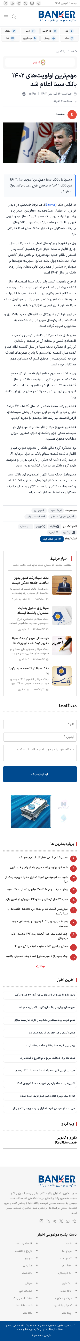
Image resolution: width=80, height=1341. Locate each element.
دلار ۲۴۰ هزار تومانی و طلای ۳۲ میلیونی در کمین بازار (37, 899)
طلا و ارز (27, 1266)
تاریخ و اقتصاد (23, 1251)
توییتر (39, 526)
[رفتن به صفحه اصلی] (57, 16)
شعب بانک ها (24, 1306)
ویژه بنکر (67, 1313)
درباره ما (67, 1251)
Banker (50, 204)
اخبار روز (67, 1266)
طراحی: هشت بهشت (40, 1335)
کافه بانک (66, 1291)
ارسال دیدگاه (38, 774)
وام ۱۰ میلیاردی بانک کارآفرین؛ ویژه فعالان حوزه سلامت (40, 923)
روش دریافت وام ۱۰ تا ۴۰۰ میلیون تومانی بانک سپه (37, 889)
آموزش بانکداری (63, 1306)
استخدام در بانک (22, 1298)
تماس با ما (65, 1258)
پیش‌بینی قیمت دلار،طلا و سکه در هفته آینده (50, 1045)
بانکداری (60, 51)
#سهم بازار (39, 510)
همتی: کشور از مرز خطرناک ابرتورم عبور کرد (43, 858)
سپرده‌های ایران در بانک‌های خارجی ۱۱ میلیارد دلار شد (47, 1007)
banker (60, 114)
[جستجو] (14, 16)
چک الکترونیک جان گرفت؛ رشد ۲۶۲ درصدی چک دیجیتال (39, 936)
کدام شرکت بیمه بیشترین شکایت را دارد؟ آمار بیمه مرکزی (44, 1020)
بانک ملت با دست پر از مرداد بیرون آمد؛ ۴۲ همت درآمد (45, 995)
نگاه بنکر (27, 1313)
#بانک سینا (56, 510)
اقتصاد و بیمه (24, 1244)
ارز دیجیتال (65, 1273)
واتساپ (23, 526)
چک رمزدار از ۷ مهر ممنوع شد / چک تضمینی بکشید (37, 956)
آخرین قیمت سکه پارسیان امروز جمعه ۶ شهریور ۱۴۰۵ (46, 1083)
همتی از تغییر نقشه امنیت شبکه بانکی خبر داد (41, 946)
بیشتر (42, 966)
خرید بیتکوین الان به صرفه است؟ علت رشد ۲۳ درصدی (45, 1071)
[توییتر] (25, 3)
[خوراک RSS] (12, 3)
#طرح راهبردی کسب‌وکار (62, 516)
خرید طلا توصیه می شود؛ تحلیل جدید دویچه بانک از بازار (36, 879)
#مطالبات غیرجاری (36, 516)
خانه (74, 51)
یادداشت (27, 1273)
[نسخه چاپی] (23, 94)
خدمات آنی (25, 1291)
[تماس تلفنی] (38, 3)
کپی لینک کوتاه (50, 539)
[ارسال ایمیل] (32, 3)
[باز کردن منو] (5, 16)
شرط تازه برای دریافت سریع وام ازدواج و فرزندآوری (39, 867)
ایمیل (52, 532)
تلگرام (53, 526)
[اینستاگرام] (5, 3)
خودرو (28, 1258)
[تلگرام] (18, 3)
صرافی (28, 1283)
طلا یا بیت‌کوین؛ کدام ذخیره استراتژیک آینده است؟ (47, 1096)
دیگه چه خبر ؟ (63, 1298)
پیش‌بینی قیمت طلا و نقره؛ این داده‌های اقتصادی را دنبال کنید (38, 911)
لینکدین (67, 532)
